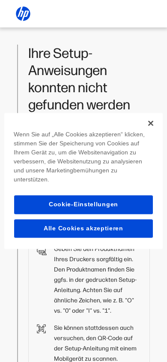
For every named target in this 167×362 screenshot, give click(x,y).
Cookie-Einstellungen (83, 204)
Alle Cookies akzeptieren (83, 228)
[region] (83, 181)
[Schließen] (150, 123)
